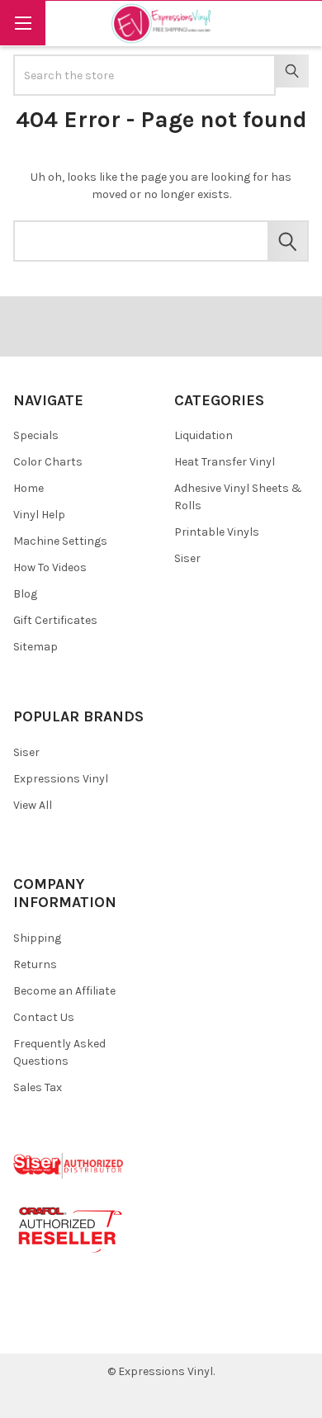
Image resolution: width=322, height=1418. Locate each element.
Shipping (37, 938)
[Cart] (298, 22)
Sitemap (35, 647)
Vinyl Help (39, 515)
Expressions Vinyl (60, 779)
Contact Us (43, 1017)
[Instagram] (120, 1328)
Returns (35, 964)
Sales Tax (37, 1087)
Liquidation (203, 435)
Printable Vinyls (216, 532)
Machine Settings (60, 541)
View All (32, 805)
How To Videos (50, 567)
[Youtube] (90, 1328)
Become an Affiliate (64, 991)
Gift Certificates (55, 620)
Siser (187, 558)
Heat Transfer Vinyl (224, 462)
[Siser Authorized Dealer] (69, 1165)
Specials (36, 435)
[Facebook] (32, 1328)
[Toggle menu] (22, 22)
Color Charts (48, 462)
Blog (25, 594)
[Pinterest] (60, 1328)
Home (28, 488)
